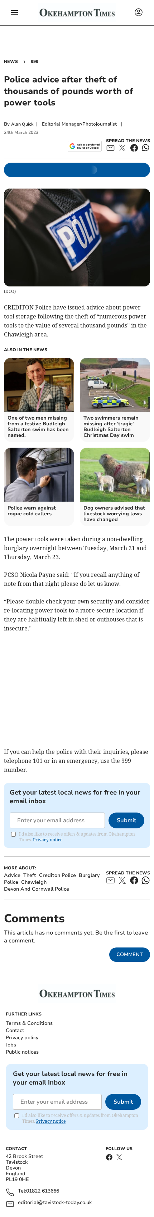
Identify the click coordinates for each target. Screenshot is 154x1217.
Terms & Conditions (29, 1023)
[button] (14, 12)
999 (34, 61)
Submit (126, 820)
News (11, 61)
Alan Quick (22, 124)
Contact (15, 1030)
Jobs (11, 1044)
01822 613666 (42, 1191)
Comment (129, 954)
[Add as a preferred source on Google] (85, 146)
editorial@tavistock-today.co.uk (55, 1203)
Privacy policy (22, 1037)
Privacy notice (47, 839)
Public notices (22, 1052)
